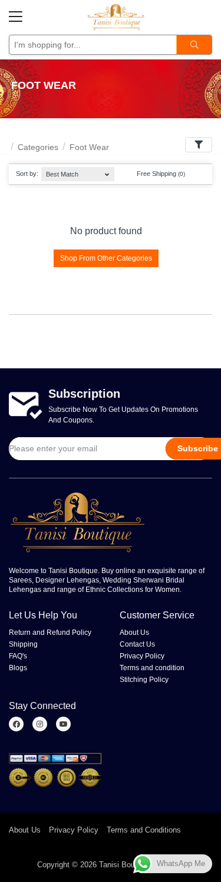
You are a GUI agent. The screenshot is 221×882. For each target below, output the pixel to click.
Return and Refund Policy (50, 632)
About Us (134, 632)
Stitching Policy (144, 679)
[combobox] (77, 171)
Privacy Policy (142, 656)
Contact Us (137, 644)
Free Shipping (160, 173)
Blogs (18, 668)
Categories (38, 147)
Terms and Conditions (144, 830)
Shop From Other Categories (106, 258)
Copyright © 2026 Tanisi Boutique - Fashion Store (121, 864)
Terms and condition (152, 668)
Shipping (23, 644)
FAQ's (18, 656)
